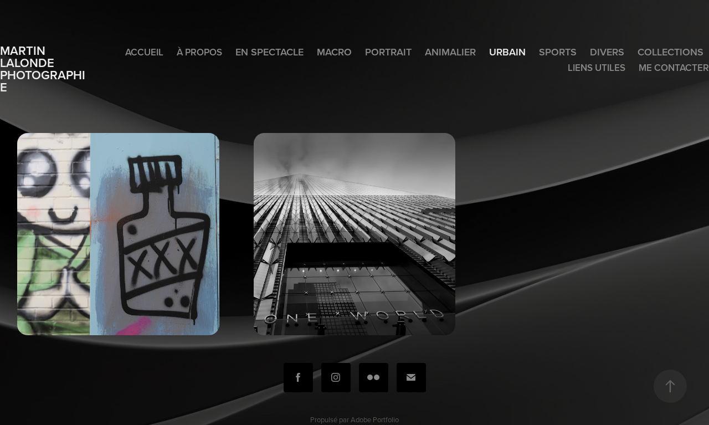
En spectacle (269, 52)
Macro (334, 52)
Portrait (388, 52)
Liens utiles (596, 67)
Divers (607, 52)
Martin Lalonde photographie (42, 69)
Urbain (507, 52)
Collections (670, 52)
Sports (558, 52)
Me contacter (674, 67)
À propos (199, 52)
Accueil (144, 52)
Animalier (450, 52)
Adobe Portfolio (375, 419)
